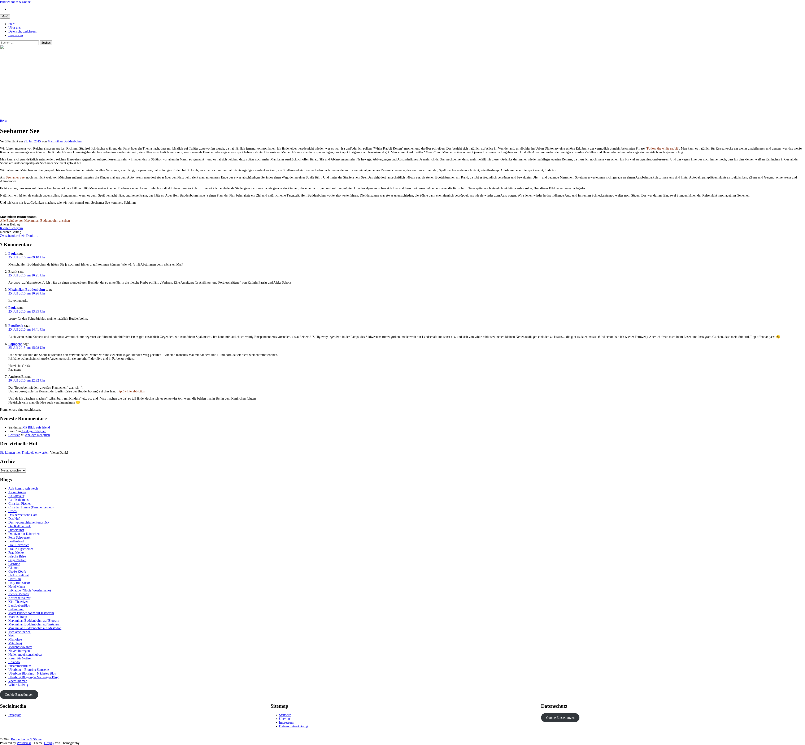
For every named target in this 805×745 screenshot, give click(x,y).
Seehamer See (15, 177)
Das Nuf (14, 518)
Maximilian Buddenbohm (26, 289)
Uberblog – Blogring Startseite (28, 669)
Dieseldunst (16, 530)
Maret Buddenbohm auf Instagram (31, 613)
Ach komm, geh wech (23, 488)
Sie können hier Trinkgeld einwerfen (24, 452)
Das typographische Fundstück (28, 522)
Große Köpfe (17, 571)
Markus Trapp (17, 617)
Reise (3, 120)
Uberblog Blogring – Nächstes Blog (32, 673)
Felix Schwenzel (19, 537)
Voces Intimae (17, 681)
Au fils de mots (18, 499)
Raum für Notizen (20, 658)
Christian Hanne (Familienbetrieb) (30, 507)
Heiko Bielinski (18, 575)
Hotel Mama (16, 586)
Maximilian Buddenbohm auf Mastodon (34, 628)
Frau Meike (16, 552)
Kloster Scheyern (11, 228)
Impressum (15, 35)
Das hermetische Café (22, 515)
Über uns (14, 27)
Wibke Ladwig (18, 684)
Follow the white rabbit (662, 148)
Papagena (15, 344)
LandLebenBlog (19, 605)
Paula (12, 253)
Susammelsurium (19, 666)
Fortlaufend (16, 541)
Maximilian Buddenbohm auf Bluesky (33, 620)
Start (11, 24)
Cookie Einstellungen (19, 694)
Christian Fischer (19, 503)
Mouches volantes (20, 647)
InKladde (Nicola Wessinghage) (29, 590)
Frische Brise (17, 556)
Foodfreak (15, 325)
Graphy (49, 743)
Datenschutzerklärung (22, 31)
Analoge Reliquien (33, 431)
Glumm (13, 567)
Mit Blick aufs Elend (36, 427)
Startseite (285, 715)
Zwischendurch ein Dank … (19, 235)
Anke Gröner (17, 492)
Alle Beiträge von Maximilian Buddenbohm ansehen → (37, 220)
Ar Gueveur (16, 496)
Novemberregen (19, 651)
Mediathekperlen (19, 632)
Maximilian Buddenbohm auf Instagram (34, 624)
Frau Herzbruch (18, 545)
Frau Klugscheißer (20, 549)
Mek (11, 635)
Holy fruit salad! (19, 583)
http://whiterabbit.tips (131, 391)
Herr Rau (14, 579)
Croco (12, 511)
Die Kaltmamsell (19, 526)
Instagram (14, 715)
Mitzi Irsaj (15, 643)
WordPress (24, 743)
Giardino (14, 564)
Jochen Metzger (18, 594)
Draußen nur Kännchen (24, 533)
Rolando (14, 662)
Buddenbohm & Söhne (15, 2)
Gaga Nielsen (17, 560)
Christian (14, 435)
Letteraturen (16, 609)
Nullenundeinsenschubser (25, 654)
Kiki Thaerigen (18, 601)
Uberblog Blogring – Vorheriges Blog (33, 677)
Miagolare (15, 639)
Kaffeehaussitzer (19, 598)
